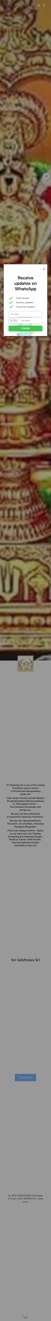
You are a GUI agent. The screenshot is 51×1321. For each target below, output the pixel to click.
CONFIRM (25, 328)
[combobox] (13, 320)
